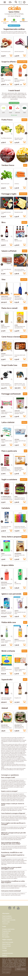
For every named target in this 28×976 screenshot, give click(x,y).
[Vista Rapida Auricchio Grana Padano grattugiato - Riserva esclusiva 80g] (25, 408)
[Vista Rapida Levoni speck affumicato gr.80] (11, 265)
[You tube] (18, 909)
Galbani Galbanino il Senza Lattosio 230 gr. (6, 412)
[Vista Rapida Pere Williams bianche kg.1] (11, 134)
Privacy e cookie (6, 922)
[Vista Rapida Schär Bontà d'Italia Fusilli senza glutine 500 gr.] (25, 322)
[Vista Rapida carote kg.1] (25, 179)
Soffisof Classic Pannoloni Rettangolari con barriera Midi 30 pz (6, 613)
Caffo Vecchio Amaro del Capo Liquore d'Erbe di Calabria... (6, 699)
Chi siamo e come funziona (8, 929)
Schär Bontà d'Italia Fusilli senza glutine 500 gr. (20, 327)
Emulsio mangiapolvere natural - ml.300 (6, 641)
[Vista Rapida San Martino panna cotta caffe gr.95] (25, 551)
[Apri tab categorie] (4, 2)
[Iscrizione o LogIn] (20, 2)
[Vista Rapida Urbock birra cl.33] (11, 236)
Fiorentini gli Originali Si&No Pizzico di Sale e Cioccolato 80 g (6, 471)
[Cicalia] (14, 7)
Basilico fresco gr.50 (5, 184)
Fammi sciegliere (6, 972)
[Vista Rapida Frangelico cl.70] (25, 693)
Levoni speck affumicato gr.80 (6, 270)
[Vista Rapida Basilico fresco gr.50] (11, 179)
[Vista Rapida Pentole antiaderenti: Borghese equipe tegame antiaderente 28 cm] (11, 379)
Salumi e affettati (6, 944)
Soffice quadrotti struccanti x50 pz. (20, 612)
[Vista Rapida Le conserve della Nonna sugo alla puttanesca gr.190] (11, 493)
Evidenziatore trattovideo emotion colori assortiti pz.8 (20, 527)
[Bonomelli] (3, 108)
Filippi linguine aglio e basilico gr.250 (5, 327)
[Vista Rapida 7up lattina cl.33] (25, 579)
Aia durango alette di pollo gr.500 (20, 355)
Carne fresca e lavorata (7, 942)
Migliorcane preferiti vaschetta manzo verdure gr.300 (6, 728)
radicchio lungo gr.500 (19, 51)
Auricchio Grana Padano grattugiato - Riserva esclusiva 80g (19, 413)
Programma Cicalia (6, 931)
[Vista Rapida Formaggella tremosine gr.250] (11, 208)
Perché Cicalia (5, 933)
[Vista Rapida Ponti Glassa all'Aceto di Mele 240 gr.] (25, 76)
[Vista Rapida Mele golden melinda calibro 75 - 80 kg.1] (25, 134)
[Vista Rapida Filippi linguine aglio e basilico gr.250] (11, 322)
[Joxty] (10, 108)
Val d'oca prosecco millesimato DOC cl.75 (19, 298)
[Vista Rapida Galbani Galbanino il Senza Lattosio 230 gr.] (11, 408)
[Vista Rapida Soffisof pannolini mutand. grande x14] (11, 665)
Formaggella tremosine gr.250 (6, 212)
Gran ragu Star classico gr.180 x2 (6, 80)
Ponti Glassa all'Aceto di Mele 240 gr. (19, 80)
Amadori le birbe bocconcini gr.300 (6, 355)
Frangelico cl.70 (18, 698)
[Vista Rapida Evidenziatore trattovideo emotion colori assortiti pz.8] (25, 522)
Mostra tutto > (23, 708)
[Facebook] (14, 909)
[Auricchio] (24, 108)
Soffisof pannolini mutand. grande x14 (6, 670)
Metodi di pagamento (7, 918)
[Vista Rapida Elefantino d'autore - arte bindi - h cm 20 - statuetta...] (25, 379)
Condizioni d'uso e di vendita (8, 920)
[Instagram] (10, 909)
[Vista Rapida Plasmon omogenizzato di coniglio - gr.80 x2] (25, 665)
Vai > (25, 308)
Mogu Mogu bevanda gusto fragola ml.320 (6, 584)
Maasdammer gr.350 (19, 212)
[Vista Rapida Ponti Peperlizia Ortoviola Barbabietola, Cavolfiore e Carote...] (25, 493)
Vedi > (25, 394)
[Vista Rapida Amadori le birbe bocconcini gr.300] (11, 351)
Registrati (4, 955)
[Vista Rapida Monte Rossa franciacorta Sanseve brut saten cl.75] (11, 293)
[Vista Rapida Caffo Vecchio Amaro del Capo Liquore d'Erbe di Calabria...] (11, 693)
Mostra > (24, 120)
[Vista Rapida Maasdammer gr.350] (25, 208)
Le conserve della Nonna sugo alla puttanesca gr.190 (6, 498)
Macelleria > (24, 337)
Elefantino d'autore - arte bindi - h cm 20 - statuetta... (20, 384)
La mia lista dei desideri (7, 953)
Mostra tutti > (23, 194)
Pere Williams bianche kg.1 (6, 138)
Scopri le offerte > (9, 61)
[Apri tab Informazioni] (24, 2)
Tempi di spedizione (6, 916)
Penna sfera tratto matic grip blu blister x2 (6, 527)
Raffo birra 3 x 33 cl (18, 241)
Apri (26, 451)
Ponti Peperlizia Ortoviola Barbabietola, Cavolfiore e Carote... (20, 499)
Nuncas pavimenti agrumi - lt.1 (20, 641)
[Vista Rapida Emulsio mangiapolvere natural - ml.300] (11, 636)
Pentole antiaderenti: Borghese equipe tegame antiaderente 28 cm (6, 385)
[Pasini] (17, 108)
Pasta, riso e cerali (6, 946)
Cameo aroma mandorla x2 (6, 555)
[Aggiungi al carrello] (10, 55)
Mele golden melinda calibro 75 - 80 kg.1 (19, 138)
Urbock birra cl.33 (4, 241)
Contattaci (4, 957)
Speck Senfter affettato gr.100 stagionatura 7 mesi (20, 270)
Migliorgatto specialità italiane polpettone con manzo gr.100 (19, 728)
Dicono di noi (5, 935)
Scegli (19, 967)
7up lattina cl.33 (18, 584)
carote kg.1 (17, 184)
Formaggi (4, 948)
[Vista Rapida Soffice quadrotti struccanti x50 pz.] (25, 608)
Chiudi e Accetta (21, 969)
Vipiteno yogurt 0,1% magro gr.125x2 (20, 441)
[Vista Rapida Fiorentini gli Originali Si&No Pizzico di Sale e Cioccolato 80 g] (11, 465)
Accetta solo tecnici (7, 969)
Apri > (25, 165)
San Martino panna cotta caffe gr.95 (19, 555)
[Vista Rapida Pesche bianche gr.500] (11, 47)
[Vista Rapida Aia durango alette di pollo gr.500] (25, 351)
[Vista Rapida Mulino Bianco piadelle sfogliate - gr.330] (25, 465)
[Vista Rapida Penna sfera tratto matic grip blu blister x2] (11, 522)
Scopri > (25, 251)
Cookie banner (5, 924)
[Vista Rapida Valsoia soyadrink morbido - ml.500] (11, 436)
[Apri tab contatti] (10, 2)
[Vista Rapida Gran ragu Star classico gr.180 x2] (11, 76)
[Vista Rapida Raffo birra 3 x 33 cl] (25, 236)
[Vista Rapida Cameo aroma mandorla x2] (11, 551)
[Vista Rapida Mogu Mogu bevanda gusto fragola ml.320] (11, 579)
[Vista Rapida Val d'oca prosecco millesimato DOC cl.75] (25, 293)
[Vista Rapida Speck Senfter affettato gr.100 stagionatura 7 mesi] (25, 265)
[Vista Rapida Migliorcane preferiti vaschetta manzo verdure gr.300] (11, 722)
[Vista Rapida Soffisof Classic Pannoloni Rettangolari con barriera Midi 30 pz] (11, 608)
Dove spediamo (5, 937)
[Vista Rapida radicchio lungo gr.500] (25, 47)
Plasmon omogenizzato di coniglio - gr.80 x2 (20, 670)
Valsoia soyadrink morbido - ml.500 (6, 441)
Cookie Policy (11, 967)
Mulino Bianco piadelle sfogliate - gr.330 (19, 470)
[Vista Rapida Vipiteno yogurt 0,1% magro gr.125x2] (25, 436)
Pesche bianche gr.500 (5, 51)
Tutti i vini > (24, 280)
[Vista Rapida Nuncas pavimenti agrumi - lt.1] (25, 636)
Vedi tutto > (24, 479)
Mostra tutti (14, 115)
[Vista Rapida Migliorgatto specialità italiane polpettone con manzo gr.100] (25, 722)
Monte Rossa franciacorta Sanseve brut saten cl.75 (6, 298)
